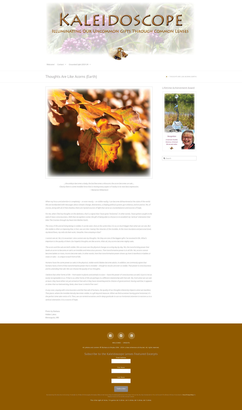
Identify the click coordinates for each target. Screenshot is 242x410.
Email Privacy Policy (188, 395)
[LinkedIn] (131, 335)
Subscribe (121, 388)
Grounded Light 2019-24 (78, 64)
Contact (60, 64)
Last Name (121, 377)
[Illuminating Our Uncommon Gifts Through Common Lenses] (121, 32)
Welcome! (51, 64)
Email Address (121, 357)
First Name (121, 367)
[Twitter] (121, 335)
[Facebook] (110, 335)
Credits (126, 343)
